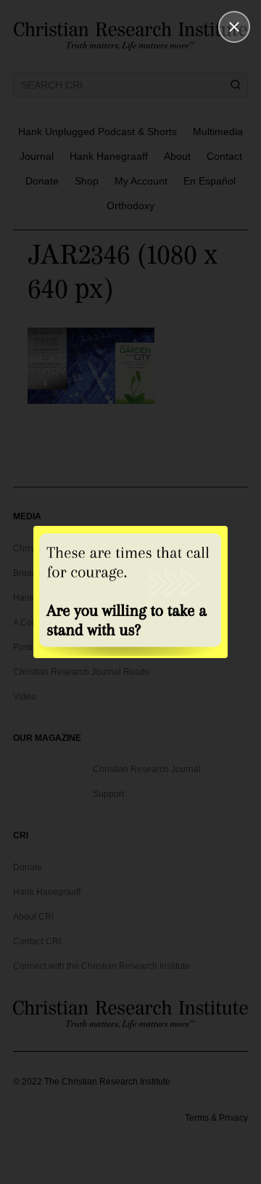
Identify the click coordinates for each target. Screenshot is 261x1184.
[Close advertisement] (234, 27)
